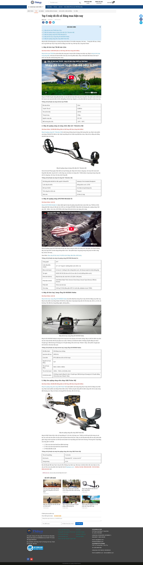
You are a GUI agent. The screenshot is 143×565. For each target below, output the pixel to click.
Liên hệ (60, 6)
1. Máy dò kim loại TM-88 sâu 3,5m (52, 30)
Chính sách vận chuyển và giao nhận (67, 538)
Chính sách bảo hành (63, 534)
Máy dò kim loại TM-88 (48, 53)
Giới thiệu (49, 6)
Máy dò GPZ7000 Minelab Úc (49, 205)
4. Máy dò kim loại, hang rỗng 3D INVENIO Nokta (56, 36)
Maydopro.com (70, 467)
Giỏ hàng (110, 2)
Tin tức (55, 6)
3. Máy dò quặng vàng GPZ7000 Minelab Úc (55, 34)
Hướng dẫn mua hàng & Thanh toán (66, 532)
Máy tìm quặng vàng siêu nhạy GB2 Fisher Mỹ (54, 386)
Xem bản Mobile (80, 536)
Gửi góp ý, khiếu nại (80, 534)
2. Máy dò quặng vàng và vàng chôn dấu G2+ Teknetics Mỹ (58, 32)
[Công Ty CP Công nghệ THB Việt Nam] (36, 2)
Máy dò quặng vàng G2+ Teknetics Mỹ (52, 132)
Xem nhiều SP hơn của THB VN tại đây (73, 6)
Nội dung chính (71, 27)
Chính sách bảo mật (63, 536)
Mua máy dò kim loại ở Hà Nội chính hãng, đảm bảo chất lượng (64, 255)
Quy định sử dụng (80, 532)
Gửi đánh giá (79, 523)
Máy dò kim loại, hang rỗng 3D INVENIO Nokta (54, 298)
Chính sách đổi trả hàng (63, 529)
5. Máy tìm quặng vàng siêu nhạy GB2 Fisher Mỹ (56, 38)
